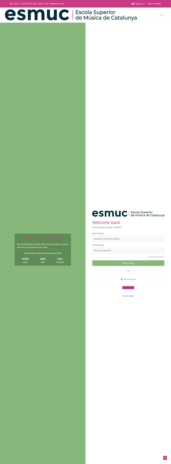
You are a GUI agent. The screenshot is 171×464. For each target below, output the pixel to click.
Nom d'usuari (98, 233)
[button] (138, 4)
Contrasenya (98, 245)
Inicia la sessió (154, 4)
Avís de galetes (128, 296)
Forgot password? (156, 257)
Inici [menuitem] (162, 15)
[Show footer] (165, 458)
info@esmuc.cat (56, 4)
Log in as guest (129, 279)
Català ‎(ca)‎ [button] (127, 287)
